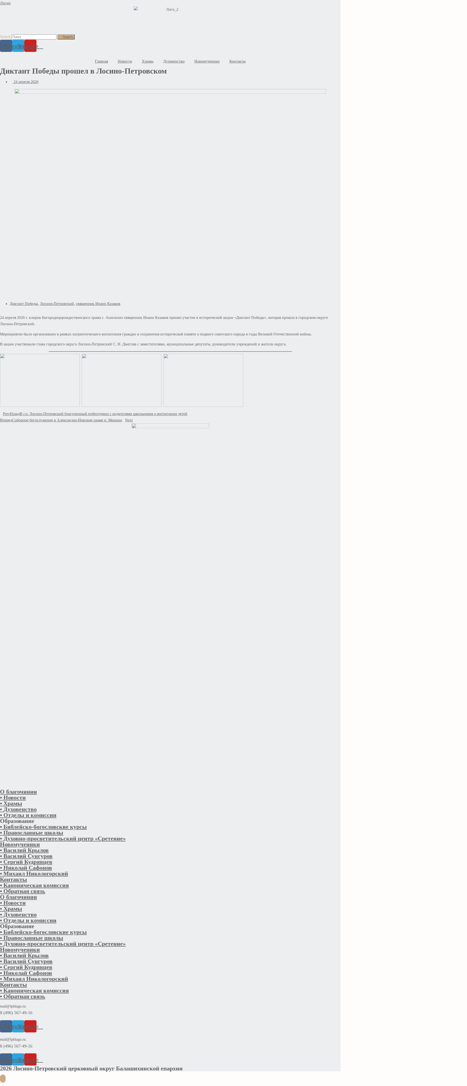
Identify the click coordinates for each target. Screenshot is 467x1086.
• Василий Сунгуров (26, 856)
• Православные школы (31, 832)
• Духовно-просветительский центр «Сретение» (63, 838)
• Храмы (11, 803)
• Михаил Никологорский (34, 873)
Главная (101, 61)
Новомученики (207, 61)
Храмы (147, 61)
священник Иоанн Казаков (98, 304)
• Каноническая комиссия (34, 885)
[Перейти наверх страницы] (3, 1079)
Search (5, 37)
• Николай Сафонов (26, 868)
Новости (125, 61)
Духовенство (174, 61)
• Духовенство (18, 809)
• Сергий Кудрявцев (26, 862)
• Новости (13, 797)
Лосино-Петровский (57, 304)
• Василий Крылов (24, 850)
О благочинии (18, 792)
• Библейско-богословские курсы (43, 827)
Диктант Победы (24, 304)
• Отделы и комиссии (28, 815)
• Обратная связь (22, 891)
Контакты (237, 61)
